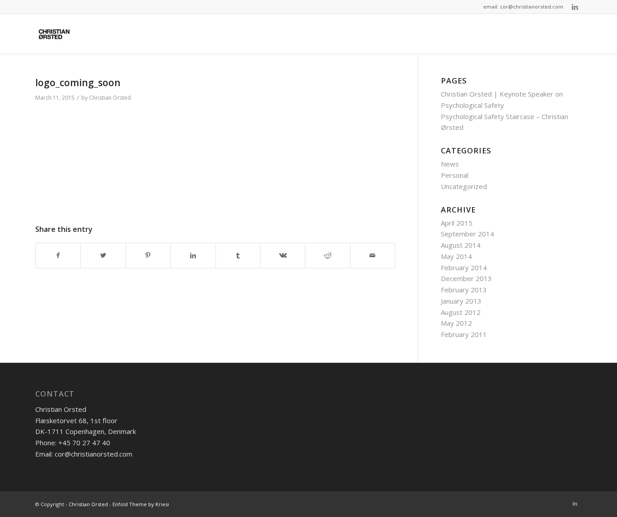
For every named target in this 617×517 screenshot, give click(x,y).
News (450, 163)
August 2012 (461, 312)
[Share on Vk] (283, 255)
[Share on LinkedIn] (193, 255)
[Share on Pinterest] (148, 255)
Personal (454, 175)
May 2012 (456, 323)
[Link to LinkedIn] (575, 7)
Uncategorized (464, 186)
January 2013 (461, 300)
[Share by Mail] (373, 255)
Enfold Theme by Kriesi (140, 504)
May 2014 (456, 256)
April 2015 (456, 222)
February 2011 (464, 334)
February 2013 (464, 289)
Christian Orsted (110, 98)
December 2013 (466, 278)
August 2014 (461, 244)
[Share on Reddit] (327, 255)
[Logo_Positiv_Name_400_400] (55, 34)
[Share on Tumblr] (238, 255)
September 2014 (467, 233)
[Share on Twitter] (103, 255)
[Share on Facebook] (58, 255)
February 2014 (464, 267)
